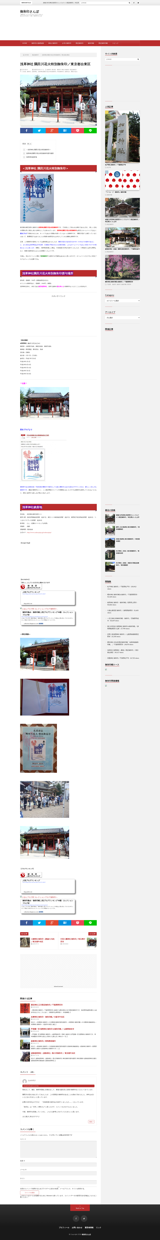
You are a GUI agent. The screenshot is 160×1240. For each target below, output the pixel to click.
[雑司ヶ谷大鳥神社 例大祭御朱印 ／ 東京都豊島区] (110, 531)
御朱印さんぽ (29, 11)
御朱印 (49, 69)
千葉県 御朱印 (111, 284)
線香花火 (67, 71)
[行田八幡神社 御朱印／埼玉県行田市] (92, 942)
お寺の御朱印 (66, 43)
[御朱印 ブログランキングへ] (31, 589)
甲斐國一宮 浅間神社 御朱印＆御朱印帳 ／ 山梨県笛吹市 (52, 1029)
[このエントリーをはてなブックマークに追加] (64, 130)
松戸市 (109, 167)
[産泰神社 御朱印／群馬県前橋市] (25, 1044)
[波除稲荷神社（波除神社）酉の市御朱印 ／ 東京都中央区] (25, 1057)
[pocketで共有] (77, 130)
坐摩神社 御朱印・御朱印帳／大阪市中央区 (47, 1017)
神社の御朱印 (52, 43)
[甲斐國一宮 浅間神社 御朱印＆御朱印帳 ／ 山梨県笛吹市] (25, 1032)
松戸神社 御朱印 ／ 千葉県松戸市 (115, 165)
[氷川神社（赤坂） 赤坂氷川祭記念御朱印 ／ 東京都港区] (110, 567)
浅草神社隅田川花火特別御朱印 (47, 71)
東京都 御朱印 (56, 69)
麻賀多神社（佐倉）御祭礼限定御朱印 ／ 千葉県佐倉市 (122, 249)
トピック (115, 43)
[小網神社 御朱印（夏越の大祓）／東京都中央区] (25, 942)
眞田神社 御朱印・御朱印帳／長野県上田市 (122, 602)
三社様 (24, 71)
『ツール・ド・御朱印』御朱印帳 (115, 192)
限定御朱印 (79, 43)
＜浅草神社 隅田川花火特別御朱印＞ (37, 149)
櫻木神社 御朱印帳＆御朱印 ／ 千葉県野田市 (119, 282)
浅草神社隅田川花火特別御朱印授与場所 (39, 153)
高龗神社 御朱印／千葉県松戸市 (118, 658)
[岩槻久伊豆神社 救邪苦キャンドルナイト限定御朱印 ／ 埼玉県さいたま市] (110, 519)
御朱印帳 (91, 43)
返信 (90, 1121)
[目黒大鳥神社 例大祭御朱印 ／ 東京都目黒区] (110, 543)
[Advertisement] (100, 23)
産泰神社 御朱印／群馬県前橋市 (43, 1041)
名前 (22, 1161)
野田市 (129, 284)
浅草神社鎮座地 (30, 157)
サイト (22, 1178)
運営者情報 (89, 1227)
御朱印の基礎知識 (38, 43)
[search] (129, 2)
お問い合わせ (77, 1227)
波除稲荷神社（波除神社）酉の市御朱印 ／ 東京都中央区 (53, 1053)
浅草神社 (34, 71)
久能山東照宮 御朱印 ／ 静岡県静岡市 (120, 610)
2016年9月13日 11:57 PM (31, 1086)
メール (23, 1169)
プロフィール (64, 1227)
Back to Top (80, 1208)
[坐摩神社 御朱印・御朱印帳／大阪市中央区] (25, 1020)
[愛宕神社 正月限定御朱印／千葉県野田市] (25, 1008)
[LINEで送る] (90, 130)
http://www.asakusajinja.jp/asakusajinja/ (39, 532)
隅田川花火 (74, 71)
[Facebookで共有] (26, 130)
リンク (98, 1227)
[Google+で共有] (52, 130)
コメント (23, 1139)
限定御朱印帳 (103, 43)
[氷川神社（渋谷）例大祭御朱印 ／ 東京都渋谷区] (110, 555)
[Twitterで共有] (39, 130)
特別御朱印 (60, 71)
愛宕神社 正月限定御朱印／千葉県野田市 (47, 1005)
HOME (24, 43)
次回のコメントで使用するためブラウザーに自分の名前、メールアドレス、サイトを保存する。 (53, 1188)
